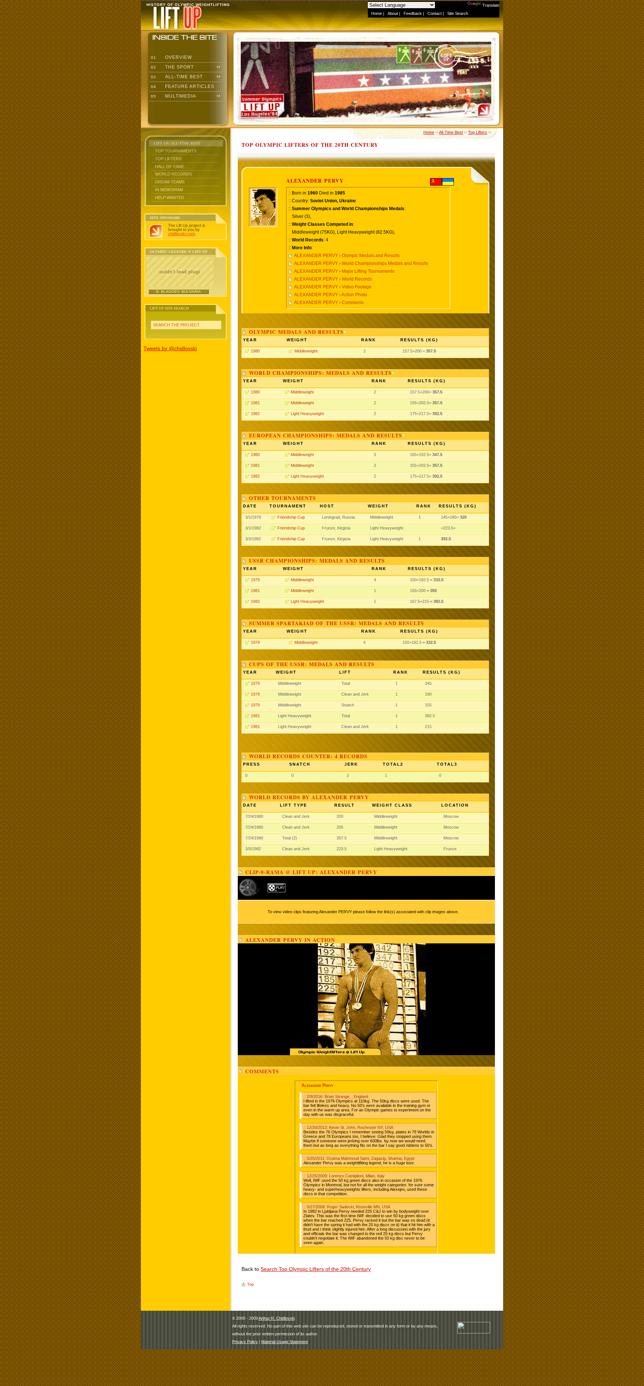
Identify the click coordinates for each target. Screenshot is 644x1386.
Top (250, 1284)
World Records (173, 174)
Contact (434, 13)
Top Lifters (168, 158)
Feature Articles (181, 86)
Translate (490, 5)
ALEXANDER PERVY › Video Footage (333, 286)
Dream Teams (169, 182)
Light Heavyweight (307, 413)
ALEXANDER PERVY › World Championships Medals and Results (361, 263)
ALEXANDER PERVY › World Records (333, 279)
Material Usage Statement (284, 1341)
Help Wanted (169, 197)
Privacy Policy (245, 1341)
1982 (255, 413)
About (393, 13)
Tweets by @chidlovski (170, 348)
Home (376, 13)
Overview (170, 57)
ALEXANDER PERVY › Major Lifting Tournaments (344, 271)
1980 (255, 351)
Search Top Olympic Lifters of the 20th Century (316, 1269)
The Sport (171, 67)
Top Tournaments (175, 151)
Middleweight (306, 351)
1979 (255, 580)
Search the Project (176, 325)
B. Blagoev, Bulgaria (178, 291)
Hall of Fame (169, 166)
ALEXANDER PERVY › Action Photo (330, 294)
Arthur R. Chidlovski (277, 1318)
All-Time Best (176, 76)
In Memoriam (169, 189)
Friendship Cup (291, 517)
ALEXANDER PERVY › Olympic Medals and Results (347, 255)
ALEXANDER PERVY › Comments (329, 302)
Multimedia (172, 96)
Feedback (413, 13)
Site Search (457, 13)
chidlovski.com (181, 233)
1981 (255, 403)
